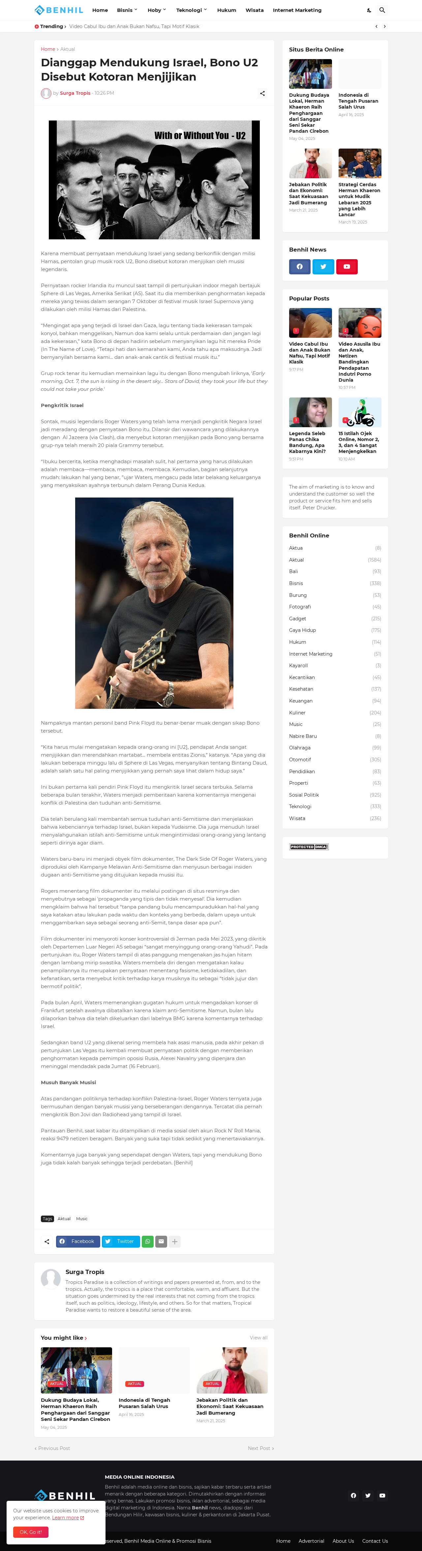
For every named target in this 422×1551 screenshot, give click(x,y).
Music (82, 1218)
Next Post (259, 1448)
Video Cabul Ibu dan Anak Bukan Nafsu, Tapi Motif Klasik (309, 353)
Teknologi (189, 10)
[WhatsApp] (148, 1242)
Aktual (67, 49)
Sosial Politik (335, 795)
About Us (343, 1541)
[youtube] (347, 266)
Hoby (154, 10)
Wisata (255, 10)
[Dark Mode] (369, 10)
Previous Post (54, 1448)
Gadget (335, 619)
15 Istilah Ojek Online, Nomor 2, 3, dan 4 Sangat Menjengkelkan (359, 443)
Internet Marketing (297, 10)
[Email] (161, 1242)
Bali (335, 571)
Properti (335, 783)
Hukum (226, 10)
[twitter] (323, 266)
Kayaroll (335, 666)
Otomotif (335, 760)
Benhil (131, 1541)
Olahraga (335, 748)
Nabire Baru (335, 736)
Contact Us (375, 1541)
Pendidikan (335, 772)
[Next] (384, 26)
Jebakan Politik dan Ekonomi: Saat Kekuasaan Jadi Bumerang (229, 1406)
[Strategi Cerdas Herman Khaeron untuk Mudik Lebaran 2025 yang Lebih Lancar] (360, 163)
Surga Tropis (85, 1272)
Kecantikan (335, 677)
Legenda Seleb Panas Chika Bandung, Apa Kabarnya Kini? (135, 26)
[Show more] (175, 1242)
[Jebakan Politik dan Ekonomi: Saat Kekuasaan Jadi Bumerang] (310, 163)
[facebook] (300, 266)
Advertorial (311, 1541)
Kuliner (335, 713)
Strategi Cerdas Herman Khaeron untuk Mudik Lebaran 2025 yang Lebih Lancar (359, 200)
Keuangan (335, 701)
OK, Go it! (31, 1532)
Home (100, 10)
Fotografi (335, 607)
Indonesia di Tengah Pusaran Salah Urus (144, 1403)
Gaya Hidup (335, 630)
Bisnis (125, 10)
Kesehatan (335, 689)
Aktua (335, 548)
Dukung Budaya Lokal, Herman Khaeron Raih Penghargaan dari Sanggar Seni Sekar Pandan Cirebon (75, 1410)
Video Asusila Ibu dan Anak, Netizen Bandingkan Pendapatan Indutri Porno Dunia (359, 362)
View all (259, 1337)
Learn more (65, 1518)
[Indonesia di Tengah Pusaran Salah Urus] (360, 74)
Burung (335, 595)
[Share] (262, 93)
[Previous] (376, 26)
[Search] (382, 10)
